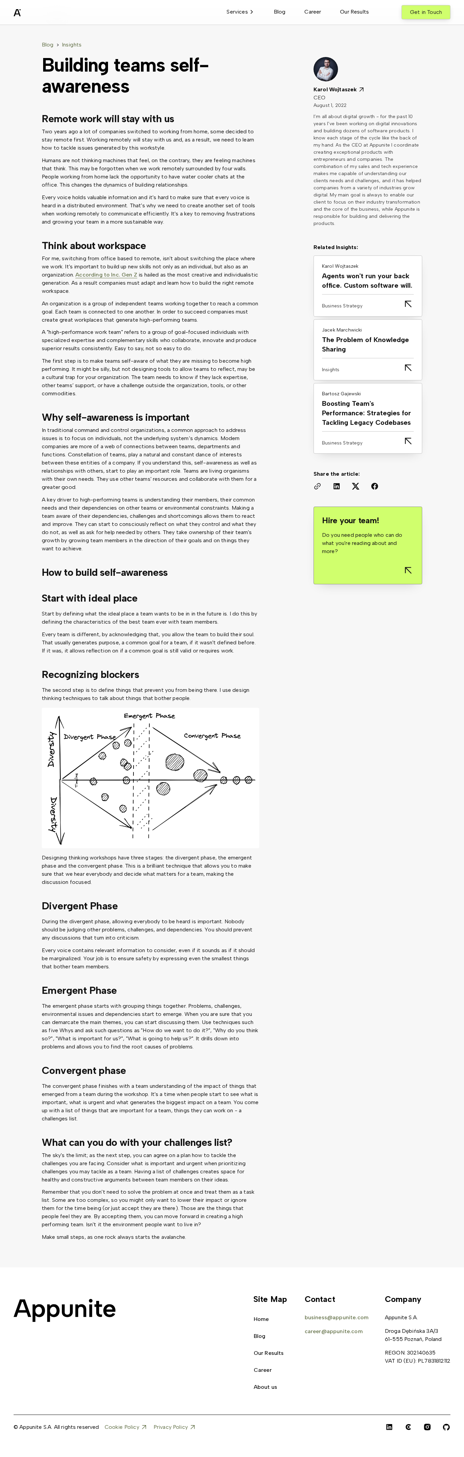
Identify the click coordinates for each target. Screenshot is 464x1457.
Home (261, 1319)
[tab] (240, 12)
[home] (34, 13)
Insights (72, 44)
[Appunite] (64, 1310)
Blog (280, 11)
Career (312, 11)
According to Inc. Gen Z (106, 274)
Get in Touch (426, 12)
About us (265, 1387)
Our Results (354, 11)
